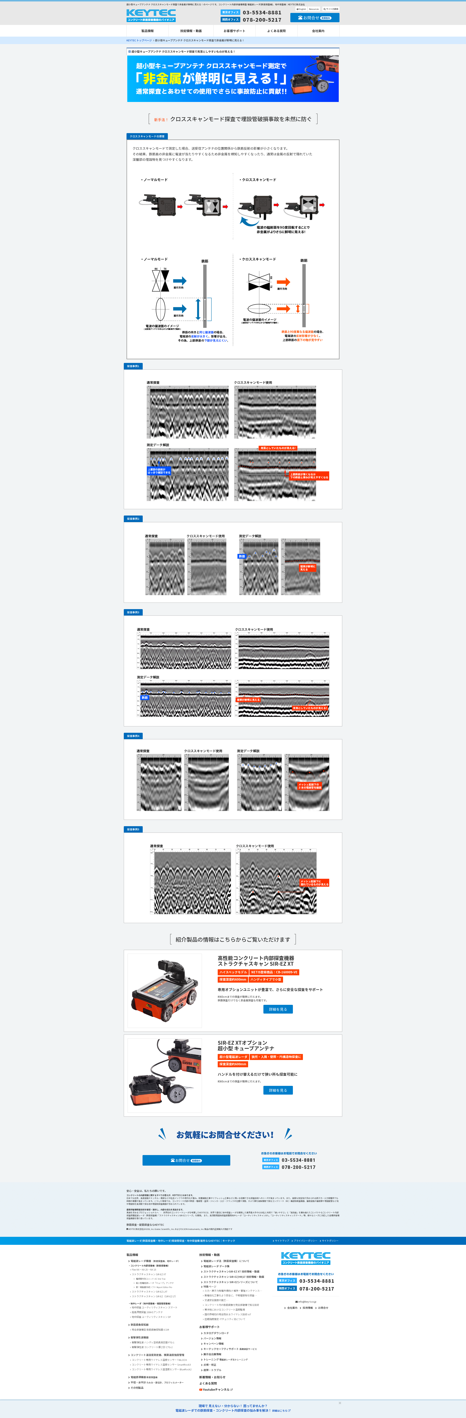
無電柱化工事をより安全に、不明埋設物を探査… (231, 1295)
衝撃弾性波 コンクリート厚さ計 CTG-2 (152, 1347)
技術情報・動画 (191, 31)
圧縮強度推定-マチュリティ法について (225, 1319)
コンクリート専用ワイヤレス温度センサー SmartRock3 (161, 1364)
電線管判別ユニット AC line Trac (151, 1278)
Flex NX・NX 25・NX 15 (144, 1269)
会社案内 (318, 31)
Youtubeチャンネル (216, 1389)
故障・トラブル (212, 1370)
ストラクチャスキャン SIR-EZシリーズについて (231, 1282)
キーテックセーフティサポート (230, 1349)
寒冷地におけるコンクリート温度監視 (225, 1309)
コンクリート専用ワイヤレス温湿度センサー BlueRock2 (161, 1369)
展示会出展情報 (212, 1354)
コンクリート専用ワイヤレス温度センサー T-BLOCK (159, 1360)
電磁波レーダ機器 (155, 1261)
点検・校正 (210, 1364)
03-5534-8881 (262, 12)
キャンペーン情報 (214, 1343)
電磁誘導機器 (144, 1377)
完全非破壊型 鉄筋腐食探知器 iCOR (150, 1329)
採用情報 (308, 1307)
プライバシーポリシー (305, 1240)
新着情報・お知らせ (212, 1377)
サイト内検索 (332, 8)
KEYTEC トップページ (139, 40)
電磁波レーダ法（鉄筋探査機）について (226, 1261)
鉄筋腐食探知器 (140, 1324)
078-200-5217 (262, 19)
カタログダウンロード (216, 1333)
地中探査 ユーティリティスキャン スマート (154, 1307)
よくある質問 (276, 31)
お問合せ (316, 17)
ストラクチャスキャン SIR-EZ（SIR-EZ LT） (154, 1296)
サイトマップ (282, 1240)
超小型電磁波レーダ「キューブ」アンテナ (155, 1282)
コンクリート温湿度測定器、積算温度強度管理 (157, 1355)
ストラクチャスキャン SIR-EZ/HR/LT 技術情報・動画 (234, 1277)
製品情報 (147, 31)
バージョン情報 (212, 1338)
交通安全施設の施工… (216, 1300)
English (302, 8)
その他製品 (137, 1387)
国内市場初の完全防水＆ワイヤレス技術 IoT (228, 1314)
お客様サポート (234, 31)
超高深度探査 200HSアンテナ (147, 1312)
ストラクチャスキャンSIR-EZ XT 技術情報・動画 (231, 1271)
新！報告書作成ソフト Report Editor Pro (154, 1287)
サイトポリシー (330, 1240)
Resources (314, 8)
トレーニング (226, 1359)
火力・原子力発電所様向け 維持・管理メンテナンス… (233, 1290)
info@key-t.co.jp (307, 1301)
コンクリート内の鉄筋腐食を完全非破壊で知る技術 (232, 1305)
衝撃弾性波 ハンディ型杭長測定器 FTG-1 (153, 1342)
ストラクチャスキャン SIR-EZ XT (149, 1274)
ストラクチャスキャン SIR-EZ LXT (149, 1291)
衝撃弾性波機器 (140, 1337)
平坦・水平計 (157, 1382)
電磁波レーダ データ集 (217, 1266)
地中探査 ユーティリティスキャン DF (151, 1317)
